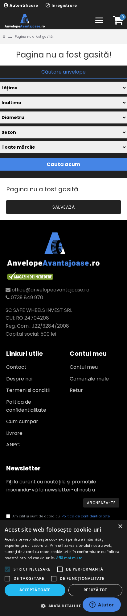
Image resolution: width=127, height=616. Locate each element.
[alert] (63, 568)
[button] (63, 606)
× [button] (120, 526)
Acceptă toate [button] (34, 590)
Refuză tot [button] (95, 590)
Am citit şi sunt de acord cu (61, 516)
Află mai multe (69, 557)
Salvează (63, 207)
